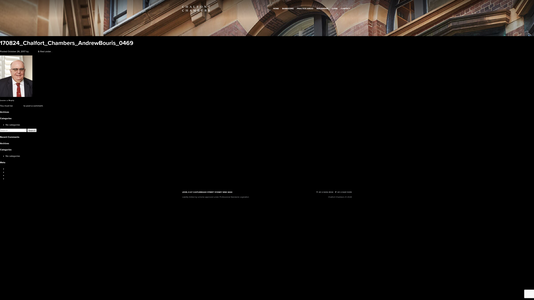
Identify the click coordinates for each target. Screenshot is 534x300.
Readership (322, 9)
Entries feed (12, 172)
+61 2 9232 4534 (325, 192)
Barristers (288, 9)
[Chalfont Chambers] (196, 9)
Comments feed (14, 175)
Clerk (335, 9)
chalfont (33, 51)
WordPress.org (13, 178)
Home (276, 9)
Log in (9, 168)
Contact (345, 9)
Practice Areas (305, 9)
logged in (18, 105)
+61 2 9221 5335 (344, 192)
